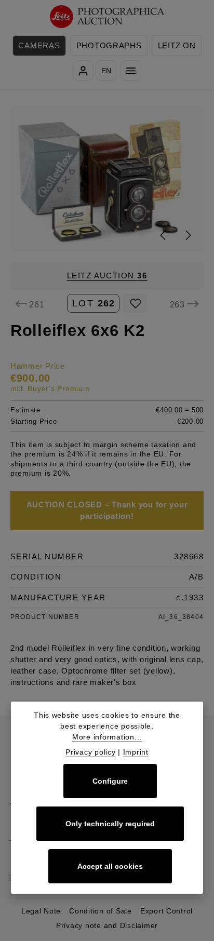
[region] (107, 179)
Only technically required (110, 823)
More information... (107, 737)
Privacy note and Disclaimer (107, 925)
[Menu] (131, 70)
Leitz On (177, 46)
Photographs (109, 46)
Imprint (136, 752)
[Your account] (83, 70)
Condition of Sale (100, 911)
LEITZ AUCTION (107, 276)
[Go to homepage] (107, 17)
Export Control (166, 911)
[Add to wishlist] (135, 303)
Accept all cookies (110, 866)
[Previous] (164, 235)
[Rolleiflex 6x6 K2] (107, 179)
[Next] (187, 235)
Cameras (39, 46)
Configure (110, 781)
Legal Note (41, 911)
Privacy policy (90, 752)
